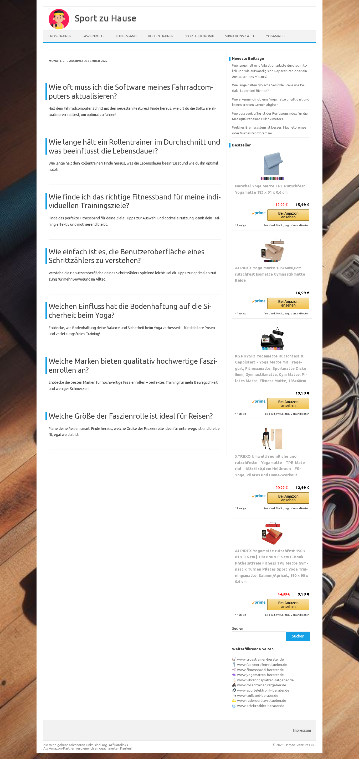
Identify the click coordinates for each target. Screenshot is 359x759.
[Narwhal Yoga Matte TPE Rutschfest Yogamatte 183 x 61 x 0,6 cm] (272, 166)
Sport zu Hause (105, 18)
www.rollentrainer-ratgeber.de (261, 685)
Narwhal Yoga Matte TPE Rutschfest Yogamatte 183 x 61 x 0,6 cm (270, 189)
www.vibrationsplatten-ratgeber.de (265, 680)
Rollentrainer (160, 36)
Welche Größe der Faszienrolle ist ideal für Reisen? (131, 416)
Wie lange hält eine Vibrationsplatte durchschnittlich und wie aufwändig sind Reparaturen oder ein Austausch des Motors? (269, 71)
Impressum (302, 730)
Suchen (237, 628)
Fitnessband (126, 36)
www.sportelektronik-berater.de (263, 690)
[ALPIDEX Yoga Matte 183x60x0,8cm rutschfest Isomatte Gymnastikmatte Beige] (272, 250)
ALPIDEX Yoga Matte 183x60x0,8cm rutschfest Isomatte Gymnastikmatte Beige (270, 274)
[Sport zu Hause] (56, 28)
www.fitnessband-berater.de (260, 670)
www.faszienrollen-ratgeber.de (262, 664)
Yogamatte (276, 36)
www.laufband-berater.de (257, 695)
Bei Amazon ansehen (288, 215)
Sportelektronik (199, 36)
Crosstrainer (59, 36)
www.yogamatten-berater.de (260, 675)
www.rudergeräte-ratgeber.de (261, 700)
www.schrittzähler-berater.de (260, 706)
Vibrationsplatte (240, 36)
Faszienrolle (94, 36)
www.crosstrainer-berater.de (260, 659)
